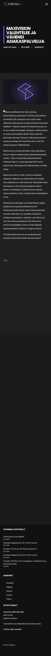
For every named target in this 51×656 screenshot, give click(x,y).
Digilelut (39, 47)
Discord (21, 623)
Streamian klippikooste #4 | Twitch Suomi (20, 555)
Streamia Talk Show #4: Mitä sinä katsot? (20, 549)
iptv (5, 261)
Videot (9, 599)
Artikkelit (10, 583)
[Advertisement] (25, 302)
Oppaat (9, 591)
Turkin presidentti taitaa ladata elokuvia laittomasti (20, 373)
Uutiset (9, 595)
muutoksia (21, 115)
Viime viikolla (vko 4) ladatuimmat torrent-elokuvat (22, 420)
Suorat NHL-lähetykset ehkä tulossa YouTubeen (23, 468)
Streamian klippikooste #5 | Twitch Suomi (20, 543)
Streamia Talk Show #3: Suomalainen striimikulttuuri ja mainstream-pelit (24, 562)
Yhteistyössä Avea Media (13, 536)
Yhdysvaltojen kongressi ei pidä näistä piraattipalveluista (24, 515)
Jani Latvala (9, 47)
